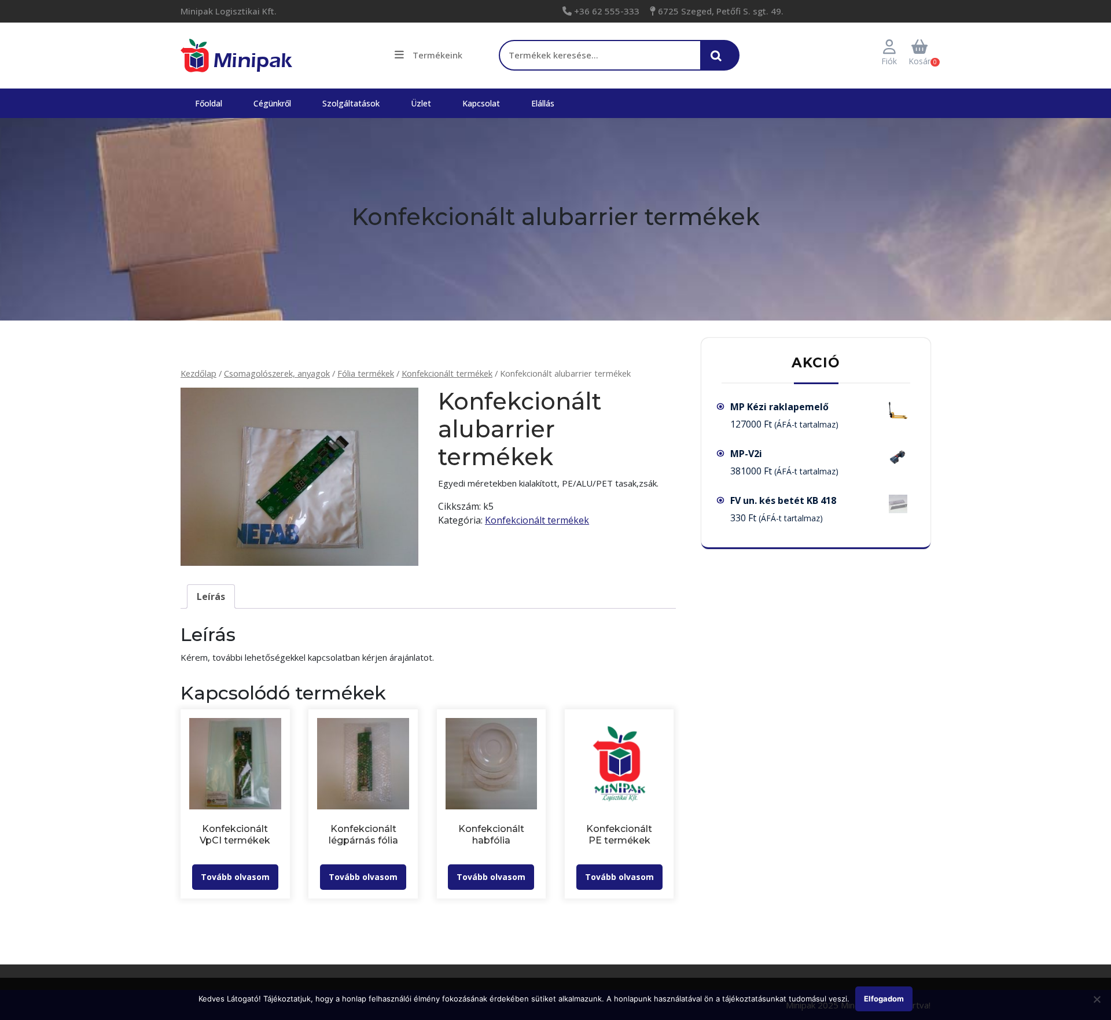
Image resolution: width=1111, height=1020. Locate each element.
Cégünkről (272, 103)
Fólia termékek (365, 373)
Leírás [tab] (211, 596)
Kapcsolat (481, 103)
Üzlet (421, 103)
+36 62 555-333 (605, 11)
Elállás (542, 103)
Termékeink (437, 55)
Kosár (919, 61)
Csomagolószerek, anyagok (277, 373)
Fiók (889, 61)
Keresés (719, 61)
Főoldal (208, 103)
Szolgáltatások (351, 103)
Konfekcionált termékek (447, 373)
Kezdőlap (198, 373)
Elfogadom (884, 998)
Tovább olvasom (235, 876)
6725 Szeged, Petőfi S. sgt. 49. (719, 11)
